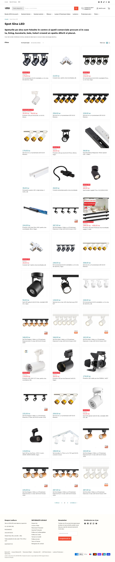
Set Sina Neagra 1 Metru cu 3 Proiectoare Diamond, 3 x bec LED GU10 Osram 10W (34, 416)
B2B (19, 2)
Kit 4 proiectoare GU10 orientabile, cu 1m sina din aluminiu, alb (96, 303)
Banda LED (7, 552)
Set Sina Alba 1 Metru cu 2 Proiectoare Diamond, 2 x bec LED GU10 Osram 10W (94, 340)
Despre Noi (34, 523)
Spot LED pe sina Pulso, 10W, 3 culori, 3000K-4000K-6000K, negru (33, 454)
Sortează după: (25, 42)
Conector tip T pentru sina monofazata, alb (34, 265)
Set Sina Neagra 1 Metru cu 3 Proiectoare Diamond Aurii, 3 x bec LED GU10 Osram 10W (34, 493)
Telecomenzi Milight (27, 552)
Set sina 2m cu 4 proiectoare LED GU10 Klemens (64, 116)
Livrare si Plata (35, 525)
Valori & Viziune (13, 2)
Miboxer (49, 14)
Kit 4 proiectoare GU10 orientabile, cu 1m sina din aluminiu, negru (65, 265)
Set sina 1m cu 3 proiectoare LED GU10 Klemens (33, 153)
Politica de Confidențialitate (39, 532)
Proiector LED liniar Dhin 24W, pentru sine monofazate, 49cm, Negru (34, 228)
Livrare (6, 2)
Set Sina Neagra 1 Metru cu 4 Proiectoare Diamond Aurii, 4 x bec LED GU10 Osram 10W (64, 493)
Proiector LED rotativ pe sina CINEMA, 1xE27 (95, 378)
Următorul (73, 503)
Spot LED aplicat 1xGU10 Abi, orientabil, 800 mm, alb (95, 416)
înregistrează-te (65, 538)
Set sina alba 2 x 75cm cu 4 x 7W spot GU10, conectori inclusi (65, 454)
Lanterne (75, 14)
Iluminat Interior (26, 14)
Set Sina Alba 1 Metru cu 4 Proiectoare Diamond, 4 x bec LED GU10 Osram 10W (94, 493)
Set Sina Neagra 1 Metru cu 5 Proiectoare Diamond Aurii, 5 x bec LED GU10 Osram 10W (34, 341)
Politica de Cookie (36, 534)
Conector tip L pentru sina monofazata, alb (64, 78)
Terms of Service (36, 541)
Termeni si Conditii (36, 537)
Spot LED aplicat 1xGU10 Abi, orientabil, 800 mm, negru (35, 303)
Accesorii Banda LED (16, 552)
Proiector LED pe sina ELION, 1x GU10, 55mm (33, 116)
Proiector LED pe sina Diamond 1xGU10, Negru (64, 379)
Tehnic (96, 14)
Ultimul (57, 503)
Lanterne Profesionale (58, 552)
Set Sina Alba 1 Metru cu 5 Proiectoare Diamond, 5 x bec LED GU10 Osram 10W (64, 340)
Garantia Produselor (37, 530)
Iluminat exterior (39, 14)
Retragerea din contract (38, 543)
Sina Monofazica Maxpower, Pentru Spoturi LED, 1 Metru (95, 153)
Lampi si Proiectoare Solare (62, 14)
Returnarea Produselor (37, 528)
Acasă (6, 19)
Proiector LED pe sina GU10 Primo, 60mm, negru (65, 153)
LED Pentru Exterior (46, 552)
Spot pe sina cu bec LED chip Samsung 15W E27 (65, 303)
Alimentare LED (37, 552)
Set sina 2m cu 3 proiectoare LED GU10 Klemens (64, 416)
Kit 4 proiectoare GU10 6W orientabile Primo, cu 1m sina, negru (95, 79)
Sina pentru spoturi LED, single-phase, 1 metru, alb (33, 191)
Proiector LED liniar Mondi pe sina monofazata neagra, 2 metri (96, 228)
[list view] (109, 43)
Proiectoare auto (86, 14)
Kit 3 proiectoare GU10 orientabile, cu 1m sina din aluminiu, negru (35, 79)
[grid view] (107, 43)
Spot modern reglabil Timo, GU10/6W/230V (95, 190)
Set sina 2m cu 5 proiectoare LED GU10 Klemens (94, 265)
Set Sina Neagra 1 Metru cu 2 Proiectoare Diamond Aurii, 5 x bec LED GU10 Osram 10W (94, 454)
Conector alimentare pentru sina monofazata (65, 190)
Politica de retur (36, 539)
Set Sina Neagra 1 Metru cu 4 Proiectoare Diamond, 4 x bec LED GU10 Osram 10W (64, 228)
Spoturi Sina (7, 553)
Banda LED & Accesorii (11, 14)
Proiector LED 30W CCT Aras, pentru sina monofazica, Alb (34, 379)
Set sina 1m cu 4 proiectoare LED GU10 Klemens (94, 116)
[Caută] (76, 8)
